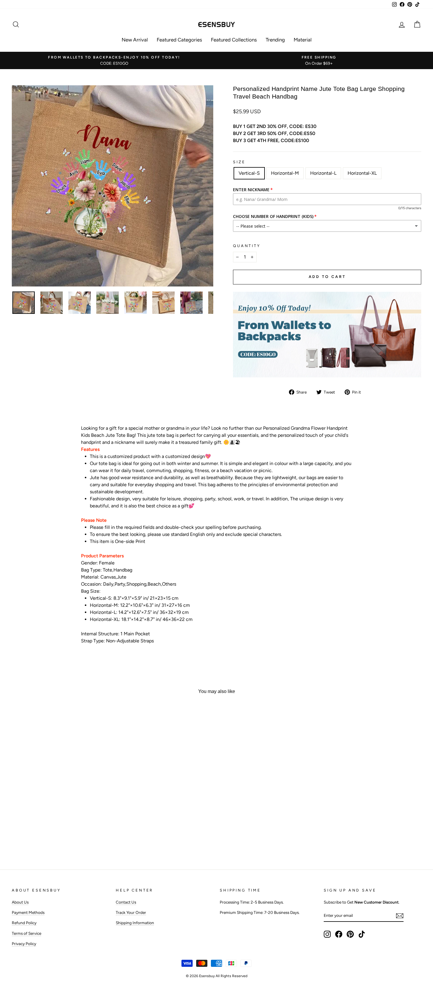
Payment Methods (28, 912)
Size (239, 162)
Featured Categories (179, 40)
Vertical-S (249, 173)
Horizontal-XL (362, 173)
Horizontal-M (285, 173)
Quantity (247, 246)
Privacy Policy (24, 943)
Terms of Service (26, 933)
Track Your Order (131, 912)
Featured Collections (234, 40)
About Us (20, 902)
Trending (275, 40)
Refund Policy (24, 922)
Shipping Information (135, 922)
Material (303, 40)
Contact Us (126, 902)
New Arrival (135, 40)
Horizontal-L (323, 173)
